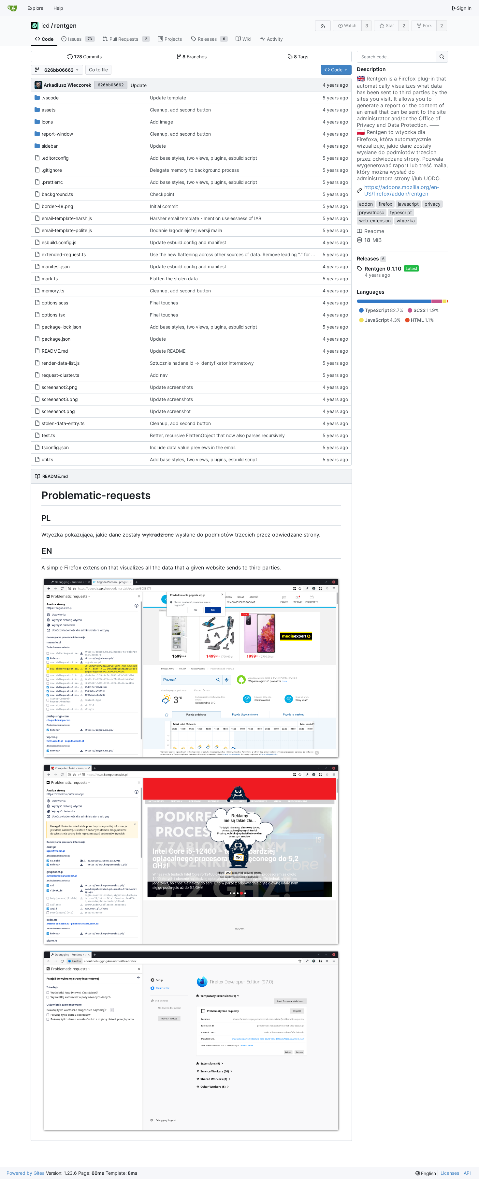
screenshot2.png (60, 387)
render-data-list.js (61, 363)
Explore (35, 8)
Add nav (159, 375)
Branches (194, 56)
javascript (408, 204)
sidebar (50, 146)
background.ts (57, 194)
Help (58, 8)
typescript (401, 212)
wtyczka (406, 220)
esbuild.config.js (59, 242)
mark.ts (50, 278)
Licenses (450, 1173)
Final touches (164, 302)
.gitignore (52, 170)
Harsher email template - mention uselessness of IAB (205, 218)
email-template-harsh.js (67, 218)
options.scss (55, 302)
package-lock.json (61, 327)
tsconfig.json (55, 447)
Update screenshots (171, 387)
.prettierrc (52, 182)
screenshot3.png (60, 399)
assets (48, 109)
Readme (374, 231)
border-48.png (57, 206)
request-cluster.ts (60, 375)
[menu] (425, 1173)
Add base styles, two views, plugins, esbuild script (203, 158)
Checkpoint (162, 194)
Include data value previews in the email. (193, 447)
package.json (56, 339)
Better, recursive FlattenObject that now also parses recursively (217, 435)
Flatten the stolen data (174, 278)
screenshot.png (58, 411)
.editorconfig (55, 158)
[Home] (12, 8)
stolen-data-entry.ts (63, 423)
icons (47, 122)
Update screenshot (170, 411)
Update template (168, 97)
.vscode (50, 97)
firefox (385, 204)
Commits (88, 56)
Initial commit (164, 206)
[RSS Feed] (322, 25)
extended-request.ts (64, 254)
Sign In (464, 8)
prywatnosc (371, 212)
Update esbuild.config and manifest (188, 242)
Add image (161, 122)
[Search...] (442, 57)
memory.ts (53, 290)
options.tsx (53, 314)
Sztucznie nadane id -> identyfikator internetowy (202, 363)
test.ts (48, 435)
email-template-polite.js (67, 230)
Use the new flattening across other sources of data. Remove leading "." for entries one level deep (254, 254)
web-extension (375, 220)
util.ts (47, 459)
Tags (301, 56)
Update (139, 85)
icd (45, 25)
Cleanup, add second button (180, 109)
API (467, 1173)
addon (366, 204)
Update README (167, 351)
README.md (55, 351)
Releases (371, 258)
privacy (433, 204)
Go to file (98, 69)
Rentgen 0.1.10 (383, 268)
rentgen (65, 25)
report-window (57, 134)
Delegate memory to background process (194, 170)
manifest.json (56, 266)
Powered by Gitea (26, 1173)
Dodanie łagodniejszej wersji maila (186, 230)
